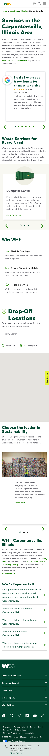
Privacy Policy (15, 753)
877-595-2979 (8, 573)
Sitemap (6, 727)
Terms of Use (35, 727)
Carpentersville (36, 11)
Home (5, 11)
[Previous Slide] (6, 226)
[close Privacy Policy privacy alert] (39, 745)
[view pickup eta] (34, 3)
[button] (44, 3)
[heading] (24, 595)
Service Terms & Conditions (14, 730)
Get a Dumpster (13, 215)
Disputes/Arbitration (11, 733)
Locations (15, 11)
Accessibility (29, 733)
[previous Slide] (5, 127)
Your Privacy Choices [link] (16, 741)
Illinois (25, 11)
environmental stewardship (14, 60)
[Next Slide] (42, 226)
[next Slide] (44, 127)
